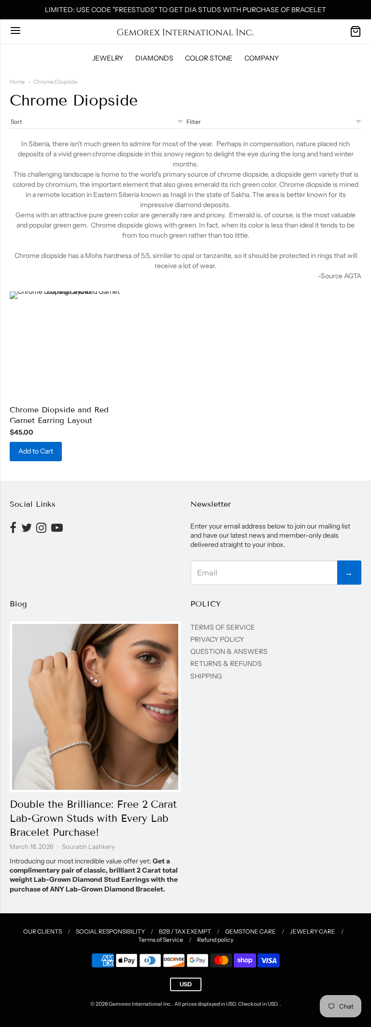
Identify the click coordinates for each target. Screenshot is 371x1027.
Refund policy (215, 939)
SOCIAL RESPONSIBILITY (110, 931)
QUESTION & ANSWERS (229, 651)
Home (17, 81)
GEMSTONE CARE (250, 931)
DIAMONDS (154, 58)
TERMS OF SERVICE (222, 627)
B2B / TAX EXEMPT (185, 931)
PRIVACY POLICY (217, 639)
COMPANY (261, 58)
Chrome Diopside (55, 81)
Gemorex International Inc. (140, 1004)
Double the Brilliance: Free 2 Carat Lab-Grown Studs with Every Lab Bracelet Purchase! (93, 818)
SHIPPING (206, 676)
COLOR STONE (208, 58)
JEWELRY (107, 58)
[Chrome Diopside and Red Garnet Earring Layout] (65, 344)
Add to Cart (35, 451)
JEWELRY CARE (312, 931)
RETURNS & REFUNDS (226, 663)
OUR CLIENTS (42, 931)
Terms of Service (160, 939)
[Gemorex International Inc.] (185, 31)
